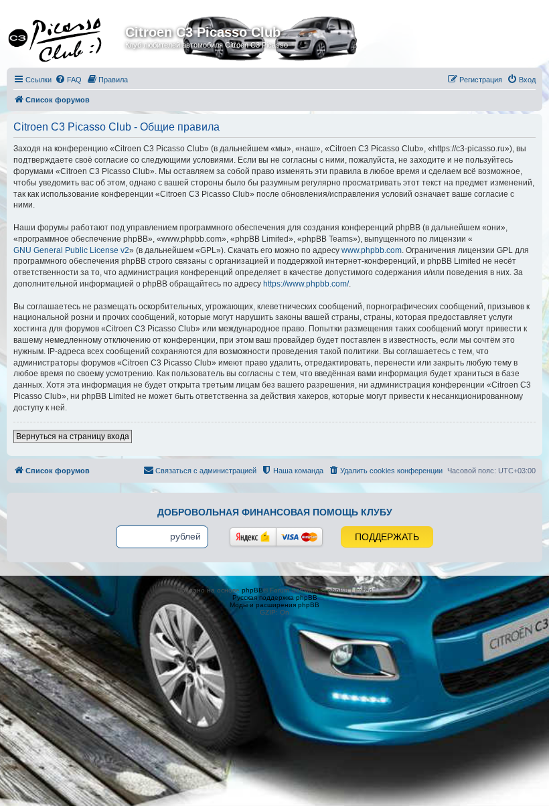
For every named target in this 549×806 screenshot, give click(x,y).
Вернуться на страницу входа (72, 436)
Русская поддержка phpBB (274, 597)
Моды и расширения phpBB (274, 605)
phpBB (252, 590)
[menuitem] (68, 80)
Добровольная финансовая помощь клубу (274, 512)
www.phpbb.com (371, 250)
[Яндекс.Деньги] (253, 537)
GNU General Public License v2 (71, 250)
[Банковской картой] (299, 537)
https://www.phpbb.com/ (306, 284)
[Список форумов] (67, 36)
